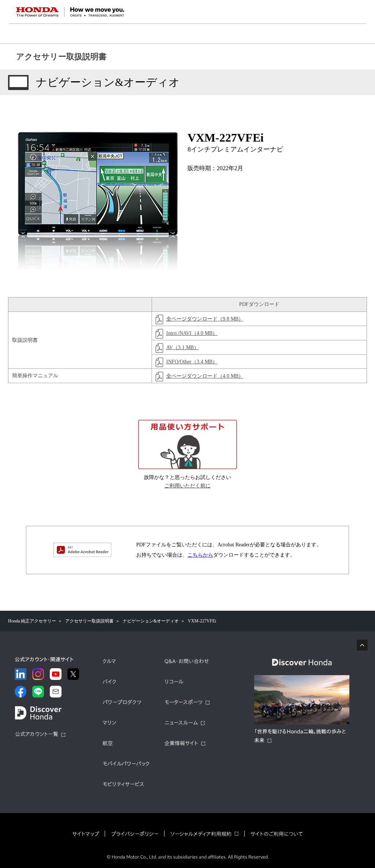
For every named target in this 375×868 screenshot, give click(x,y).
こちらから (200, 555)
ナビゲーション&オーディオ (151, 621)
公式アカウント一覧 (36, 734)
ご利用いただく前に (187, 486)
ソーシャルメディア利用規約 (200, 834)
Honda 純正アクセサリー (32, 621)
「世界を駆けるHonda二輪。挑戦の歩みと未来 (300, 736)
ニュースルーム (181, 722)
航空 (108, 743)
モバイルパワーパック (126, 763)
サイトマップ (85, 834)
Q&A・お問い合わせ (186, 661)
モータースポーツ (183, 702)
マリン (109, 722)
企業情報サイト (181, 743)
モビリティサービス (123, 784)
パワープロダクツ (122, 702)
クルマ (109, 661)
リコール (173, 681)
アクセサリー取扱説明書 (61, 56)
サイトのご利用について (276, 834)
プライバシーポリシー (135, 834)
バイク (109, 681)
